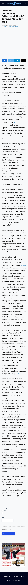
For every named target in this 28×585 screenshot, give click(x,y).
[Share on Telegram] (17, 60)
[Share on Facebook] (4, 60)
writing (23, 265)
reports (17, 122)
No (4, 513)
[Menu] (3, 3)
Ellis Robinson (5, 25)
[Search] (25, 3)
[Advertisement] (14, 43)
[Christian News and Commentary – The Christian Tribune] (14, 3)
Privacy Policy (8, 576)
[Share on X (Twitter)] (11, 60)
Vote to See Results (8, 534)
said (17, 374)
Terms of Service (19, 576)
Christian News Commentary (11, 26)
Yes (5, 510)
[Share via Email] (23, 60)
